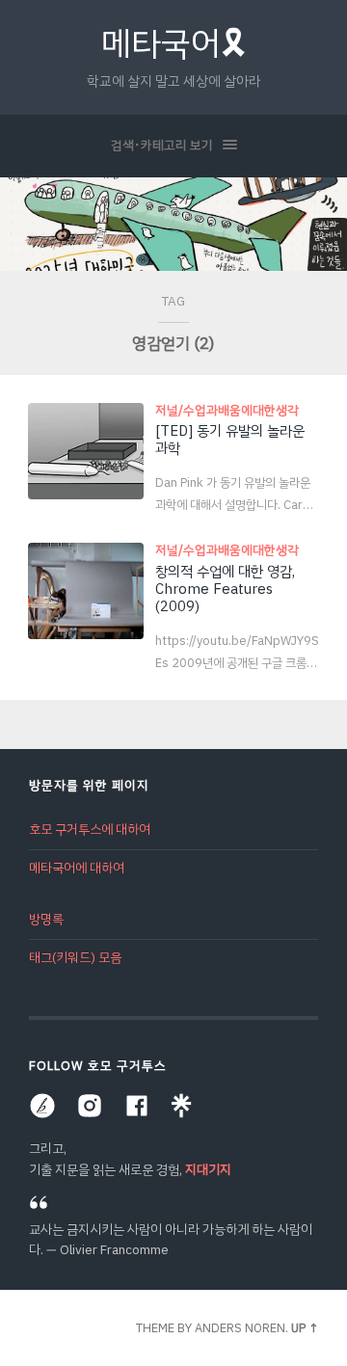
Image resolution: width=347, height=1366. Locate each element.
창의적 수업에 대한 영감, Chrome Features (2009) (225, 589)
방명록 (46, 919)
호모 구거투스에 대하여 (89, 829)
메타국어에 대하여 (76, 868)
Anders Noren (240, 1328)
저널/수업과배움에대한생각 (227, 410)
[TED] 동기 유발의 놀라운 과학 (230, 439)
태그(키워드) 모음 (75, 958)
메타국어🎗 (174, 43)
